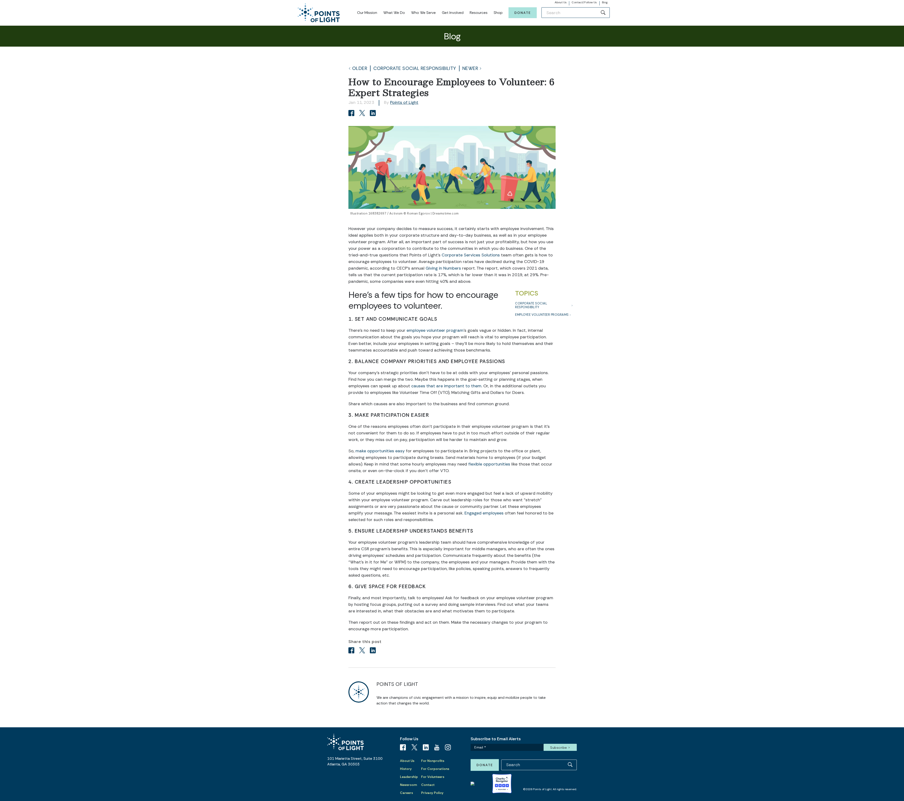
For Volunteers (432, 777)
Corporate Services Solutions (471, 255)
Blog (604, 2)
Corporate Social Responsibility (414, 68)
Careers (406, 793)
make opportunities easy (380, 451)
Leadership (409, 777)
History (406, 769)
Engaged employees (484, 513)
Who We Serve (423, 12)
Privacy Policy (432, 793)
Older (359, 68)
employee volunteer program (435, 330)
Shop (498, 12)
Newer (470, 68)
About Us (561, 2)
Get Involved (453, 12)
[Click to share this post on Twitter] (363, 113)
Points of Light (404, 102)
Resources (479, 12)
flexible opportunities (489, 464)
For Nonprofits (432, 761)
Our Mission (367, 12)
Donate (522, 13)
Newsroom (408, 785)
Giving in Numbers (443, 268)
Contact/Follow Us (584, 2)
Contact (428, 785)
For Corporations (435, 769)
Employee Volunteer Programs (542, 315)
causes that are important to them (446, 386)
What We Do (394, 12)
